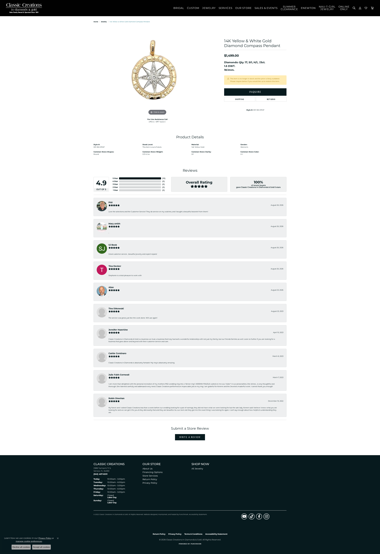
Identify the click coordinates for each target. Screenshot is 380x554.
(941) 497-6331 (157, 121)
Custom (193, 8)
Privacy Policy (149, 483)
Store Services (150, 475)
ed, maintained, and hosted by (167, 514)
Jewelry (209, 8)
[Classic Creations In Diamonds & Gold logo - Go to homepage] (23, 8)
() (163, 178)
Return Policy (149, 479)
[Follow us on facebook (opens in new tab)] (259, 516)
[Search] (354, 8)
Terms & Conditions (193, 534)
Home (96, 22)
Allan (111, 287)
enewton (308, 8)
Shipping (239, 99)
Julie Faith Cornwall (119, 375)
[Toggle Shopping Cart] (372, 8)
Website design (150, 514)
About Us (147, 468)
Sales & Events (266, 8)
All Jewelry (197, 468)
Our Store (243, 8)
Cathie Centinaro (117, 353)
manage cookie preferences (29, 541)
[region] (157, 71)
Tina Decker (115, 266)
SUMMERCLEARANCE (289, 8)
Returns (271, 99)
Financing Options (152, 472)
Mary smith (114, 223)
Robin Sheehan (116, 398)
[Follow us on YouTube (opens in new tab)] (244, 516)
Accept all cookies (41, 547)
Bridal (178, 8)
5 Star (115, 178)
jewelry (104, 22)
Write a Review (190, 437)
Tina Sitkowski (116, 308)
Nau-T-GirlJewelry (327, 8)
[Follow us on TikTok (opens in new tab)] (252, 516)
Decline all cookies (21, 547)
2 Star (115, 187)
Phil (111, 202)
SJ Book (113, 245)
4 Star (115, 181)
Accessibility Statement (198, 514)
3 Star (115, 184)
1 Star (115, 190)
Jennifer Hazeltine (118, 330)
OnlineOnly (344, 8)
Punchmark (183, 514)
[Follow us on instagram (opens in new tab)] (266, 516)
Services (225, 8)
